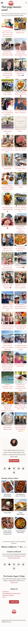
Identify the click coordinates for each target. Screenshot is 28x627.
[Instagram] (18, 468)
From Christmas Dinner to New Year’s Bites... (7, 150)
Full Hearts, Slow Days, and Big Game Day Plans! (7, 112)
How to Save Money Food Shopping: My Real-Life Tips (20, 326)
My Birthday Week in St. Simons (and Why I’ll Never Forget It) (7, 326)
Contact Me (5, 591)
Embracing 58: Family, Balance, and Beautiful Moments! (20, 306)
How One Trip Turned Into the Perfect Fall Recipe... (7, 267)
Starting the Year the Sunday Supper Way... (7, 131)
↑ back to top (14, 602)
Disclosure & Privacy (8, 595)
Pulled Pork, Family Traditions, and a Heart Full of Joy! (7, 248)
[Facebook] (4, 468)
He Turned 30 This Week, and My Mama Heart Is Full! (21, 407)
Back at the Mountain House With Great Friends (7, 53)
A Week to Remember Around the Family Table (7, 386)
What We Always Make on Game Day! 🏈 (20, 94)
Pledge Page (13, 582)
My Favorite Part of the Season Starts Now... (20, 168)
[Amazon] (14, 472)
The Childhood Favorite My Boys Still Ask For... (20, 248)
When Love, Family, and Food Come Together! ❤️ (7, 285)
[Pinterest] (14, 468)
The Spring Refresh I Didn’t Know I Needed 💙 (20, 73)
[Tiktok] (23, 468)
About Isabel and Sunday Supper (11, 593)
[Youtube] (9, 468)
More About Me (14, 460)
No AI (3, 597)
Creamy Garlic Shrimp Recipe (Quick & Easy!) (7, 427)
